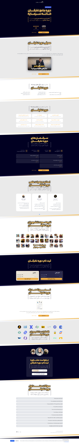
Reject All (17, 440)
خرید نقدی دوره (28, 279)
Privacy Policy (67, 441)
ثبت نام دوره (43, 32)
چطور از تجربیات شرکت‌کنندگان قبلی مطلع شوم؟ (55, 425)
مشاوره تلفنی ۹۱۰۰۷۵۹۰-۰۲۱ (40, 374)
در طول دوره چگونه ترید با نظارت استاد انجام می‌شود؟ (55, 417)
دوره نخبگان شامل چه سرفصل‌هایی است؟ (56, 401)
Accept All (12, 440)
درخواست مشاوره (34, 32)
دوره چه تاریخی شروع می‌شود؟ (58, 398)
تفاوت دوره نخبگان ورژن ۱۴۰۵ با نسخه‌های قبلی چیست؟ (54, 403)
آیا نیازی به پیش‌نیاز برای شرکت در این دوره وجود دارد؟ (55, 423)
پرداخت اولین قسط (51, 279)
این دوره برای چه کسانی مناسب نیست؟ (57, 409)
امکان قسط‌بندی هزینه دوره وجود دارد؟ (57, 414)
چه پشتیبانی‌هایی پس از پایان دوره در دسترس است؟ (55, 420)
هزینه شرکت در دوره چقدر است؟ (58, 412)
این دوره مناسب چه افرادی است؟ (57, 406)
